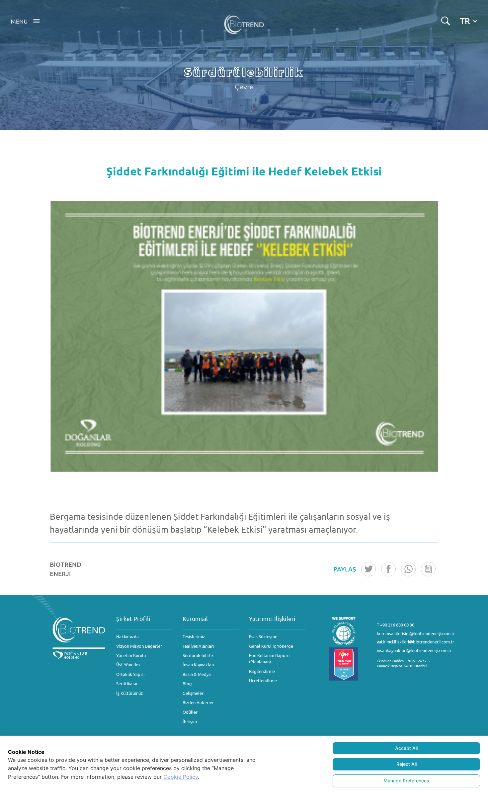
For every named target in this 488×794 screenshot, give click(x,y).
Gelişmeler (193, 693)
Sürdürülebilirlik (198, 655)
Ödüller (190, 712)
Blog (187, 683)
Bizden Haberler (198, 702)
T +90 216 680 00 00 (395, 625)
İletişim (190, 721)
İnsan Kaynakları (198, 664)
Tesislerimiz (194, 636)
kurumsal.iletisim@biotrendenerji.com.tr (416, 633)
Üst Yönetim (128, 664)
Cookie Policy (180, 776)
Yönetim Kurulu (131, 655)
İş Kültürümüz (129, 693)
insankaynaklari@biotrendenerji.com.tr (414, 650)
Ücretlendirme (263, 680)
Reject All (406, 764)
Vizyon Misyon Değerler (139, 646)
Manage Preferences (406, 780)
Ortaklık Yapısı (130, 674)
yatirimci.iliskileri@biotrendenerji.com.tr (415, 641)
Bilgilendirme (262, 671)
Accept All (406, 748)
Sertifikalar (127, 683)
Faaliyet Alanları (198, 646)
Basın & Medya (197, 674)
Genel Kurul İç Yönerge (271, 646)
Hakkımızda (127, 636)
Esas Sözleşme (263, 636)
